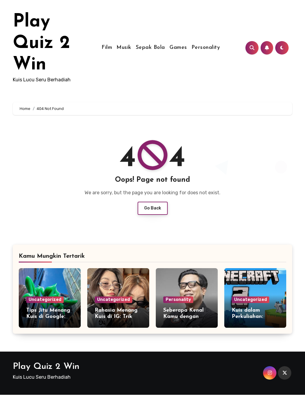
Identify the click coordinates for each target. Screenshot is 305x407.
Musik (123, 47)
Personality (206, 47)
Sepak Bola (150, 47)
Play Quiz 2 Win (41, 43)
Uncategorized (45, 299)
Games (178, 47)
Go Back (152, 208)
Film (107, 47)
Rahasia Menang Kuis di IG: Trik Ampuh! (116, 317)
